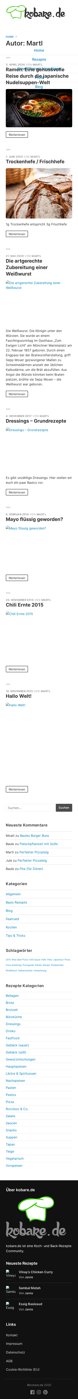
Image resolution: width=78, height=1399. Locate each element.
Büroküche (14, 1017)
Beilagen (12, 996)
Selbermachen (25, 970)
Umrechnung (40, 970)
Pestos (11, 1095)
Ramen (38, 965)
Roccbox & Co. (17, 1109)
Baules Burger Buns (34, 836)
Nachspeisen (15, 1081)
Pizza (67, 959)
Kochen (11, 927)
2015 (8, 959)
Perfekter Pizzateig (34, 852)
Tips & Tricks (15, 935)
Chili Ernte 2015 (24, 605)
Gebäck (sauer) (17, 1045)
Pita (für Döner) (31, 869)
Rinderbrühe (57, 965)
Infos (49, 959)
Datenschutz (15, 1352)
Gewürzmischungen (20, 1059)
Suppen (11, 1137)
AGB (9, 1361)
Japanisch (58, 959)
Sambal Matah (30, 1288)
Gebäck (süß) (16, 1052)
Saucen (11, 1123)
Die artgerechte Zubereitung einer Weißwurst (27, 267)
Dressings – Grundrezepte (36, 421)
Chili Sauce (34, 959)
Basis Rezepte (16, 902)
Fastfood (12, 1038)
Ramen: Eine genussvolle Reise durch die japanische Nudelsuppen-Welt (37, 76)
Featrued (12, 919)
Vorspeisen (14, 1166)
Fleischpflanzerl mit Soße (39, 844)
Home (10, 36)
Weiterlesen (17, 134)
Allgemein (13, 894)
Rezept (46, 965)
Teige (10, 1151)
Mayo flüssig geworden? (34, 519)
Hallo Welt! (19, 696)
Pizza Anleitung (14, 965)
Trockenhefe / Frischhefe (35, 161)
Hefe (43, 959)
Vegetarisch (15, 1158)
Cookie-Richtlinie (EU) (23, 1369)
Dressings (13, 1024)
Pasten (11, 1088)
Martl (37, 64)
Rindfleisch (11, 970)
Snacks (11, 1130)
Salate (10, 1116)
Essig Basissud (30, 1304)
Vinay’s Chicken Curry (36, 1272)
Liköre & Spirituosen (21, 1073)
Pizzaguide (28, 965)
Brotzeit (12, 1010)
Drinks (10, 1031)
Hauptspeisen (16, 1066)
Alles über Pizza (20, 959)
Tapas (10, 1144)
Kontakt (12, 1335)
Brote (10, 1003)
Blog (9, 911)
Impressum (14, 1344)
